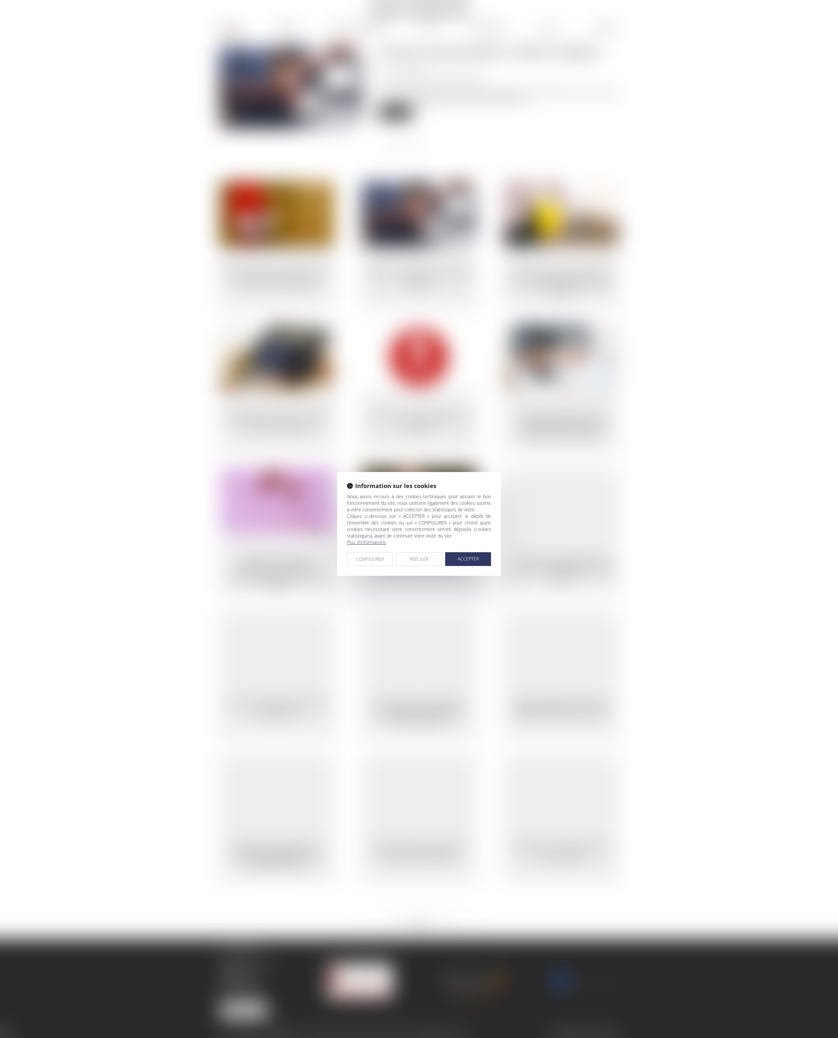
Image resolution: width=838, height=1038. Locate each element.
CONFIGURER (370, 559)
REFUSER (419, 559)
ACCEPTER (468, 558)
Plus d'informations (366, 542)
